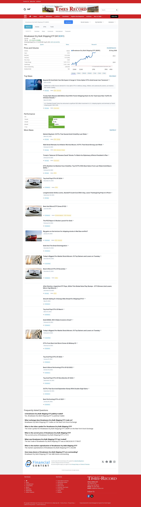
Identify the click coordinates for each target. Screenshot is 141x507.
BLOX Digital (108, 503)
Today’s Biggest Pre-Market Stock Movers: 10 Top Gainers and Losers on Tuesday (72, 256)
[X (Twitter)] (103, 463)
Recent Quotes (85, 22)
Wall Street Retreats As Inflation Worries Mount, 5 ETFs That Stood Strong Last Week (73, 145)
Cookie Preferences (41, 504)
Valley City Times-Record (38, 503)
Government (56, 108)
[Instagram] (114, 463)
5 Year (104, 73)
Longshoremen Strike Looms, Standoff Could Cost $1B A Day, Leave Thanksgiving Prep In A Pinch (77, 193)
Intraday (73, 73)
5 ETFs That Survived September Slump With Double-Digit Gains (66, 388)
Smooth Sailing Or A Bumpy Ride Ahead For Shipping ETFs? (64, 299)
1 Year (94, 73)
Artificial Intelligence (59, 215)
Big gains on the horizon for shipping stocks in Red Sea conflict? (65, 231)
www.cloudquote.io (79, 461)
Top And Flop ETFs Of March (53, 309)
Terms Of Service (85, 464)
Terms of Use (63, 503)
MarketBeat (47, 240)
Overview (36, 31)
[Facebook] (106, 463)
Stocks (37, 27)
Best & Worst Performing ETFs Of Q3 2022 (58, 367)
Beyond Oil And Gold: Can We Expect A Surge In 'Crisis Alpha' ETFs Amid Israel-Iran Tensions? (76, 80)
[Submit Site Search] (116, 10)
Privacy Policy (75, 464)
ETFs (44, 27)
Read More (112, 130)
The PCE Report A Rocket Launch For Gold (58, 220)
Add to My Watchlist (55, 42)
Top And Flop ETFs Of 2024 (53, 178)
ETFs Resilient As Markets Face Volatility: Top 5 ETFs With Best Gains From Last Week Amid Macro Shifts (77, 167)
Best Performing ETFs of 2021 (54, 399)
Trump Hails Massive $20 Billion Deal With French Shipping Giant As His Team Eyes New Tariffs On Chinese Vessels (77, 97)
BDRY (61, 36)
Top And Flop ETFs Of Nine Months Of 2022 (59, 378)
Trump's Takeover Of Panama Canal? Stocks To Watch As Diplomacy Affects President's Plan (76, 155)
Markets (28, 27)
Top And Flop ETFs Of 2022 (53, 357)
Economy (59, 90)
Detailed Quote (111, 48)
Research (94, 44)
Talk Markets (47, 187)
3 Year (99, 73)
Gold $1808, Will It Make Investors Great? (58, 320)
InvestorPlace (47, 263)
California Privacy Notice (29, 504)
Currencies (50, 31)
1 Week (78, 73)
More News (112, 76)
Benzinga (47, 90)
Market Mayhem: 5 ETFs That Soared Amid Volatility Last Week (65, 134)
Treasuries (68, 31)
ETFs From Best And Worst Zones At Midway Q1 (60, 343)
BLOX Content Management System (94, 503)
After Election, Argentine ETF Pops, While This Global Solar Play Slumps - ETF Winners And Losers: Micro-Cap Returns (77, 287)
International (59, 31)
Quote (42, 44)
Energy (58, 139)
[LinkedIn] (110, 463)
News (43, 31)
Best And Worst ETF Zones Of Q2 (55, 206)
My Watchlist (98, 22)
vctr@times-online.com (97, 488)
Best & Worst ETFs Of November (55, 269)
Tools (52, 27)
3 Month (89, 73)
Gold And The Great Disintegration (56, 245)
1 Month (84, 73)
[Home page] (70, 8)
